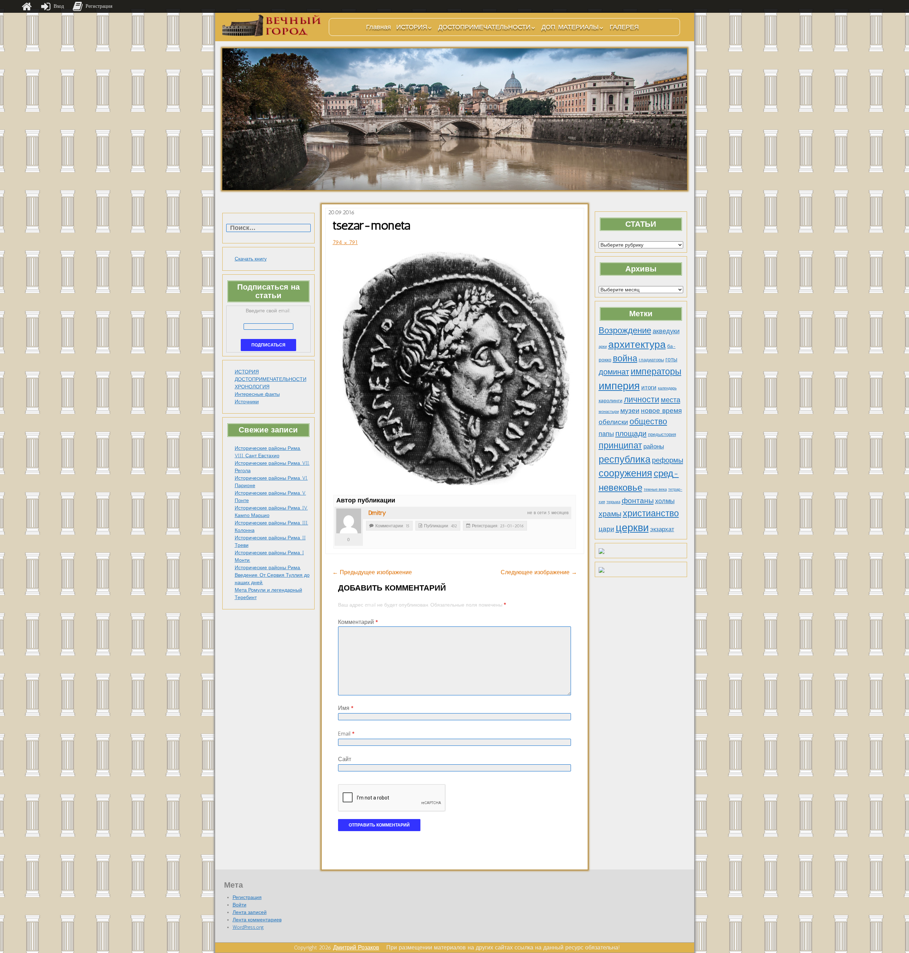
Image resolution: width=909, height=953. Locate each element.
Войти (239, 905)
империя (619, 386)
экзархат (662, 529)
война (625, 358)
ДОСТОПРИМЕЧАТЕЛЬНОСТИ (484, 27)
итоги (649, 387)
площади (631, 433)
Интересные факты (257, 394)
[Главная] (26, 6)
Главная (378, 27)
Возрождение (625, 330)
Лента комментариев (257, 920)
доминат (614, 371)
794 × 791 (345, 242)
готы (671, 359)
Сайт (344, 759)
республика (625, 459)
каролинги (610, 400)
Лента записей (250, 912)
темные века (655, 489)
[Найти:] (268, 228)
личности (641, 399)
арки (603, 346)
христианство (651, 513)
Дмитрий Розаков (356, 947)
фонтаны (638, 500)
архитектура (637, 344)
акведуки (666, 331)
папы (606, 434)
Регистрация (247, 897)
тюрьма (613, 502)
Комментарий (358, 622)
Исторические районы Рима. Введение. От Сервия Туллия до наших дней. (272, 575)
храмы (610, 513)
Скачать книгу (251, 259)
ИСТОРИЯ (411, 27)
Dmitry (377, 513)
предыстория (662, 434)
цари (606, 529)
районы (653, 446)
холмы (665, 501)
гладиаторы (651, 359)
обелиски (613, 422)
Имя (345, 708)
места (670, 399)
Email (346, 733)
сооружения (625, 473)
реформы (667, 460)
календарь (667, 388)
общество (648, 421)
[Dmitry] (348, 520)
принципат (620, 445)
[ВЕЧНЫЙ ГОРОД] (272, 25)
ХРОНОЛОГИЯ (252, 387)
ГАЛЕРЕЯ (624, 27)
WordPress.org (248, 927)
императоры (656, 371)
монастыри (609, 411)
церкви (632, 527)
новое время (661, 410)
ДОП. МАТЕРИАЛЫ (570, 27)
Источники (247, 402)
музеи (629, 410)
